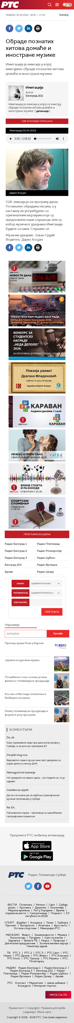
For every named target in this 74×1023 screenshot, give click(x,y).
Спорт (9, 922)
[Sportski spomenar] (37, 513)
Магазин (12, 935)
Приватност (16, 1008)
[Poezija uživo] (37, 378)
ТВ (8, 952)
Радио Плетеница (48, 544)
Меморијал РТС (50, 928)
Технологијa (17, 937)
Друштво (40, 907)
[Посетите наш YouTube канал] (47, 886)
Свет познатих (53, 937)
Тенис (50, 922)
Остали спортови (25, 928)
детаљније (42, 111)
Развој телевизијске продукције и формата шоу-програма (26, 712)
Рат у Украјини (43, 910)
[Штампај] (38, 28)
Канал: (20, 583)
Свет (52, 904)
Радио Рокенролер (49, 550)
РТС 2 (28, 952)
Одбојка (62, 922)
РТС (10, 983)
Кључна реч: (20, 602)
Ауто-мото (60, 925)
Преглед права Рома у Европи (24, 643)
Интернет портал (45, 985)
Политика (25, 904)
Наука (45, 940)
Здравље (14, 940)
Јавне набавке (55, 983)
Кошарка (36, 922)
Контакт (20, 983)
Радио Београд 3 (16, 557)
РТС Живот (40, 955)
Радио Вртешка (47, 564)
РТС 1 (16, 952)
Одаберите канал (41, 583)
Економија (57, 907)
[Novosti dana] (37, 277)
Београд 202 (13, 564)
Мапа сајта (58, 994)
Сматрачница (38, 913)
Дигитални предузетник (20, 943)
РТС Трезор (31, 958)
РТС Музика (51, 958)
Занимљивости (44, 935)
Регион (40, 904)
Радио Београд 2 (16, 550)
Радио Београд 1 (16, 544)
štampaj (63, 14)
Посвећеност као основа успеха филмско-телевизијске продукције (27, 679)
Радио (11, 967)
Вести (12, 904)
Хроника (25, 907)
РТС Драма (22, 955)
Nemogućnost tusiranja (21, 772)
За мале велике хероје (53, 943)
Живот (26, 935)
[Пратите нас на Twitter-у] (28, 886)
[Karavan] (37, 412)
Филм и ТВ (30, 940)
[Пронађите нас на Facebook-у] (38, 886)
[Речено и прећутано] (37, 445)
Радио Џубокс (46, 557)
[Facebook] (9, 28)
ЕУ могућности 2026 (47, 914)
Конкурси (24, 985)
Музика (62, 935)
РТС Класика (60, 955)
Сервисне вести (15, 913)
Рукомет (11, 925)
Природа (59, 940)
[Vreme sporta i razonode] (37, 479)
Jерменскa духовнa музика (22, 660)
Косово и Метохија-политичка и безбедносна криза (25, 695)
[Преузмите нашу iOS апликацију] (37, 845)
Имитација (34, 87)
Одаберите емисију (42, 593)
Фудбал (22, 922)
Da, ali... (11, 737)
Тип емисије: (20, 593)
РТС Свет (53, 952)
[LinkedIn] (28, 28)
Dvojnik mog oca (17, 755)
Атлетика (44, 925)
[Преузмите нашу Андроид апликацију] (37, 856)
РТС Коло (13, 958)
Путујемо (35, 937)
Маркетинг (36, 983)
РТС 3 (39, 952)
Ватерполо (27, 925)
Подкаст (56, 913)
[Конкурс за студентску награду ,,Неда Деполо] (37, 344)
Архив (9, 571)
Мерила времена (19, 910)
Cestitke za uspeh (17, 790)
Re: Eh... (11, 807)
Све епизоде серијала (37, 121)
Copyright (33, 1008)
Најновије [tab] (12, 625)
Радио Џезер (45, 571)
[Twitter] (19, 28)
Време (60, 910)
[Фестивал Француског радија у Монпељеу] (37, 310)
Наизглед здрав (37, 946)
